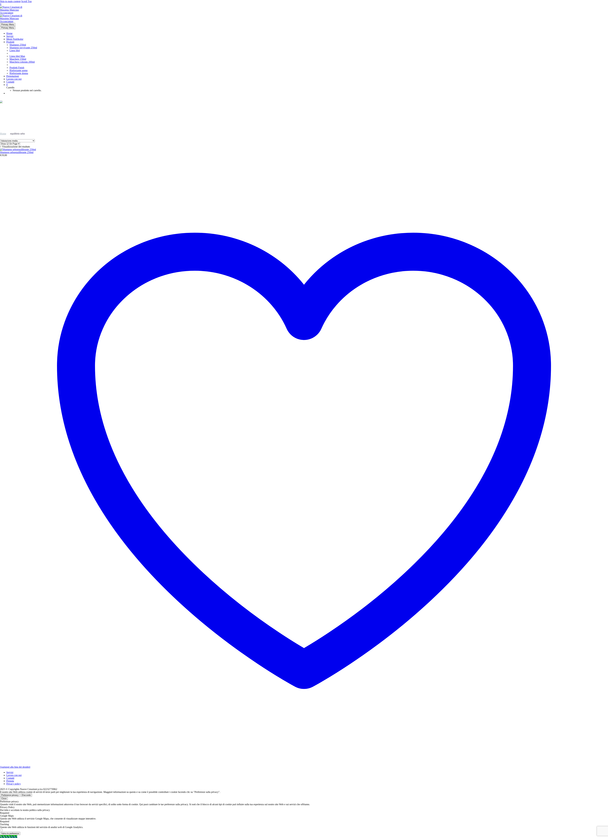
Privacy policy (13, 783)
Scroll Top (26, 1)
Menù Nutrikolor (14, 39)
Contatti (10, 81)
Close (3, 798)
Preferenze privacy (10, 795)
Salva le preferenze (10, 833)
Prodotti (10, 42)
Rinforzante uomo (19, 70)
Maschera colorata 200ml (22, 62)
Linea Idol (15, 50)
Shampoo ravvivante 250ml (23, 47)
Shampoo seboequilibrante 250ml (16, 152)
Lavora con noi (14, 79)
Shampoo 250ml (18, 44)
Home (9, 33)
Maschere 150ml (18, 59)
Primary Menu (7, 24)
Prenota (10, 781)
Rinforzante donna (19, 73)
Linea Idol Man (17, 56)
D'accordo (26, 795)
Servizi (9, 36)
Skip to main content (10, 1)
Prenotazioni (12, 76)
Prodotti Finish (17, 67)
